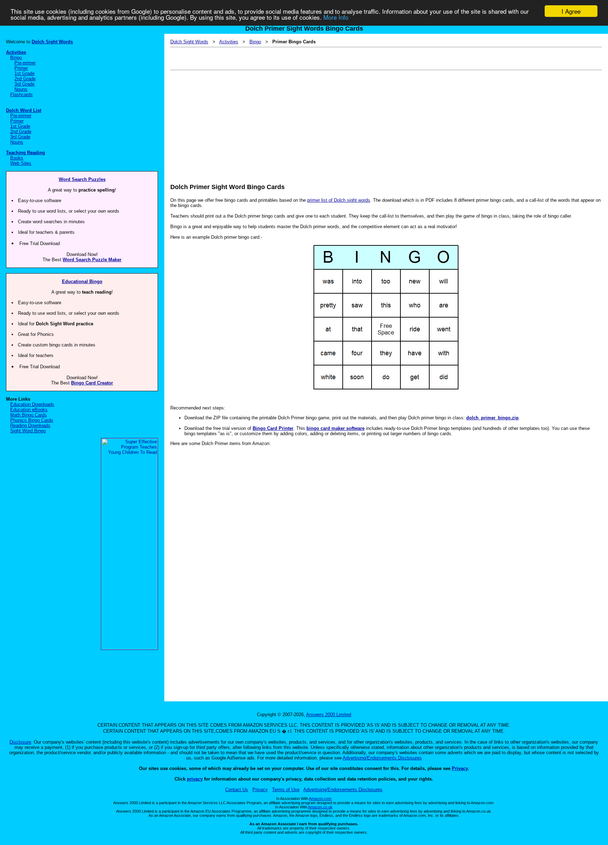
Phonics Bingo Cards (31, 420)
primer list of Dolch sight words (338, 200)
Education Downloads (32, 404)
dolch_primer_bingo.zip (492, 417)
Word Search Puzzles (82, 179)
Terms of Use (285, 789)
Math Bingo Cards (28, 415)
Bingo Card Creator (92, 383)
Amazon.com (320, 798)
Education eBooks (29, 409)
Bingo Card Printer (273, 428)
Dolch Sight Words (52, 41)
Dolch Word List (23, 110)
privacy (195, 779)
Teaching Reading (25, 152)
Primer (21, 68)
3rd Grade (24, 84)
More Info (335, 17)
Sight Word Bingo (28, 430)
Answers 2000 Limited (328, 714)
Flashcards (21, 94)
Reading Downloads (30, 425)
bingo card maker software (335, 428)
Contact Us (236, 789)
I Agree (571, 11)
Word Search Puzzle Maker (92, 259)
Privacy (460, 768)
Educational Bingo (82, 281)
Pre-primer (25, 62)
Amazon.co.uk (320, 807)
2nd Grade (25, 78)
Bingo (16, 57)
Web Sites (20, 163)
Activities (16, 52)
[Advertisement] (381, 122)
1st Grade (24, 73)
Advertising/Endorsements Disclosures (382, 757)
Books (16, 158)
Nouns (20, 89)
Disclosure (20, 742)
